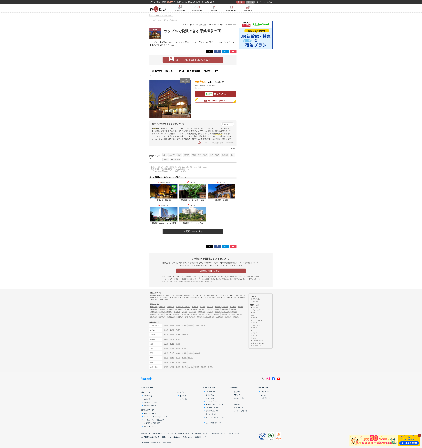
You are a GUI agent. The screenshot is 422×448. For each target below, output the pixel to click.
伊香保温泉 (153, 309)
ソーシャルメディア (240, 411)
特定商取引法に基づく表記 (150, 437)
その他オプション (150, 426)
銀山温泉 (233, 307)
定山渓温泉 (153, 307)
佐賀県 (172, 367)
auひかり (147, 399)
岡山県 (178, 358)
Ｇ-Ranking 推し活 (257, 340)
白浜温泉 (161, 314)
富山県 (166, 344)
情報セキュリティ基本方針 (171, 437)
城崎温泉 (234, 312)
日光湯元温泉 (171, 317)
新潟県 (178, 339)
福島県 (203, 325)
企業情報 (233, 387)
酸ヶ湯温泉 (153, 317)
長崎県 (178, 367)
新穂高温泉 (226, 312)
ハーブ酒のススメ (257, 346)
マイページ (261, 2)
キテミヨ (254, 323)
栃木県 (166, 330)
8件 (223, 82)
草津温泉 (240, 307)
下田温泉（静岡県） (165, 312)
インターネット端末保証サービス (155, 417)
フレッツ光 (210, 398)
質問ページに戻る (193, 231)
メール (263, 395)
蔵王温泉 (225, 307)
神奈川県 (185, 335)
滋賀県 (166, 353)
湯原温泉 (217, 314)
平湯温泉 (218, 312)
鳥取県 (166, 358)
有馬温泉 (153, 314)
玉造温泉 (201, 314)
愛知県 (178, 348)
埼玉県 (166, 335)
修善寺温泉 (153, 312)
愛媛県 (178, 362)
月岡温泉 (209, 309)
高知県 (184, 362)
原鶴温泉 (225, 155)
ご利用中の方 (263, 387)
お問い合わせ (145, 433)
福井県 (178, 344)
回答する (241, 2)
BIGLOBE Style (239, 408)
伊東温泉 (233, 309)
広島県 (184, 358)
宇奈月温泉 (201, 312)
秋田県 (190, 325)
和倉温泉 (177, 312)
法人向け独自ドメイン (213, 423)
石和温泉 (217, 309)
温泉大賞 (183, 396)
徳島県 (166, 362)
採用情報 (237, 404)
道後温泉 (176, 314)
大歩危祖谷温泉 (209, 317)
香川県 (172, 362)
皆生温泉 (209, 314)
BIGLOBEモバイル (150, 402)
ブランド (237, 395)
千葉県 (172, 335)
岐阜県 (172, 348)
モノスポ (254, 328)
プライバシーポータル (217, 433)
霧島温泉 (239, 314)
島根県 (172, 358)
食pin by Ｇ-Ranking (257, 343)
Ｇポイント (254, 307)
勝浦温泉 (168, 314)
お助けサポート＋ (150, 413)
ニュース (237, 401)
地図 (199, 88)
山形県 (197, 325)
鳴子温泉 (202, 307)
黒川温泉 (232, 314)
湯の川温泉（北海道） (183, 307)
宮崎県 (197, 367)
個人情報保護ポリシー (199, 433)
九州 (179, 155)
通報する (233, 148)
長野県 (172, 339)
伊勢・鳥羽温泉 (190, 317)
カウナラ (254, 333)
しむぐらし (184, 399)
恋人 (164, 155)
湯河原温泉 (225, 309)
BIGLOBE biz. (211, 392)
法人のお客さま (209, 387)
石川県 (172, 344)
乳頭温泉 (195, 307)
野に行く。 (254, 330)
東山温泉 (218, 307)
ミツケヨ (254, 335)
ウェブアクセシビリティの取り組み (176, 433)
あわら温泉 (192, 312)
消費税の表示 (157, 433)
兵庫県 (184, 353)
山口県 (190, 358)
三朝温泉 (194, 314)
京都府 (172, 353)
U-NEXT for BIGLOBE (152, 423)
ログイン (270, 2)
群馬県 (172, 330)
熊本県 (184, 367)
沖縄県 (210, 367)
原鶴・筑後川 (214, 155)
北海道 (166, 325)
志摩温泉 (200, 317)
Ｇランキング (255, 310)
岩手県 (178, 325)
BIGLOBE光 (148, 396)
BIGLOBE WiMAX (150, 405)
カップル (172, 155)
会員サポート (265, 398)
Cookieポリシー (233, 433)
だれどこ (254, 312)
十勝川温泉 (170, 307)
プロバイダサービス (213, 401)
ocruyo (253, 315)
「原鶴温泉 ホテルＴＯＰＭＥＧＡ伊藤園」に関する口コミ (184, 72)
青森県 (172, 325)
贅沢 (232, 155)
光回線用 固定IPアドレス (214, 404)
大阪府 (178, 353)
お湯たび (254, 317)
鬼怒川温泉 (178, 309)
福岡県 (186, 155)
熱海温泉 (228, 317)
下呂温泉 (210, 312)
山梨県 (166, 339)
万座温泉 (162, 309)
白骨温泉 (201, 309)
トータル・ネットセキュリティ (154, 420)
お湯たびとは (255, 299)
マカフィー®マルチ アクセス (215, 418)
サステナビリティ (240, 398)
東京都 (178, 335)
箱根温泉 (180, 317)
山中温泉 (184, 312)
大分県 (190, 367)
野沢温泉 (194, 309)
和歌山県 (197, 353)
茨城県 (178, 330)
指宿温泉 (236, 317)
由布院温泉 (219, 317)
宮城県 (184, 325)
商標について (187, 437)
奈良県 (190, 353)
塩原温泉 (186, 309)
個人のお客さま (147, 387)
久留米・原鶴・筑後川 (199, 155)
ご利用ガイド (255, 301)
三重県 (184, 348)
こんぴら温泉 (185, 314)
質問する (250, 2)
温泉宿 (165, 159)
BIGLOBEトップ (200, 437)
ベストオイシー (256, 325)
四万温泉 (170, 309)
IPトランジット (211, 414)
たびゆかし (254, 338)
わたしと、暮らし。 (257, 320)
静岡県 (166, 348)
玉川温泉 (162, 317)
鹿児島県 (203, 367)
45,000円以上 (175, 159)
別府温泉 (224, 314)
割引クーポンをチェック (217, 100)
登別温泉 (162, 307)
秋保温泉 (210, 307)
